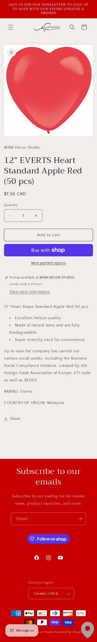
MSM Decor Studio (39, 632)
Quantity (11, 205)
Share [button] (15, 419)
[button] (11, 27)
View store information (29, 292)
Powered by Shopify (69, 632)
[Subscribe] (80, 518)
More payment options (48, 263)
